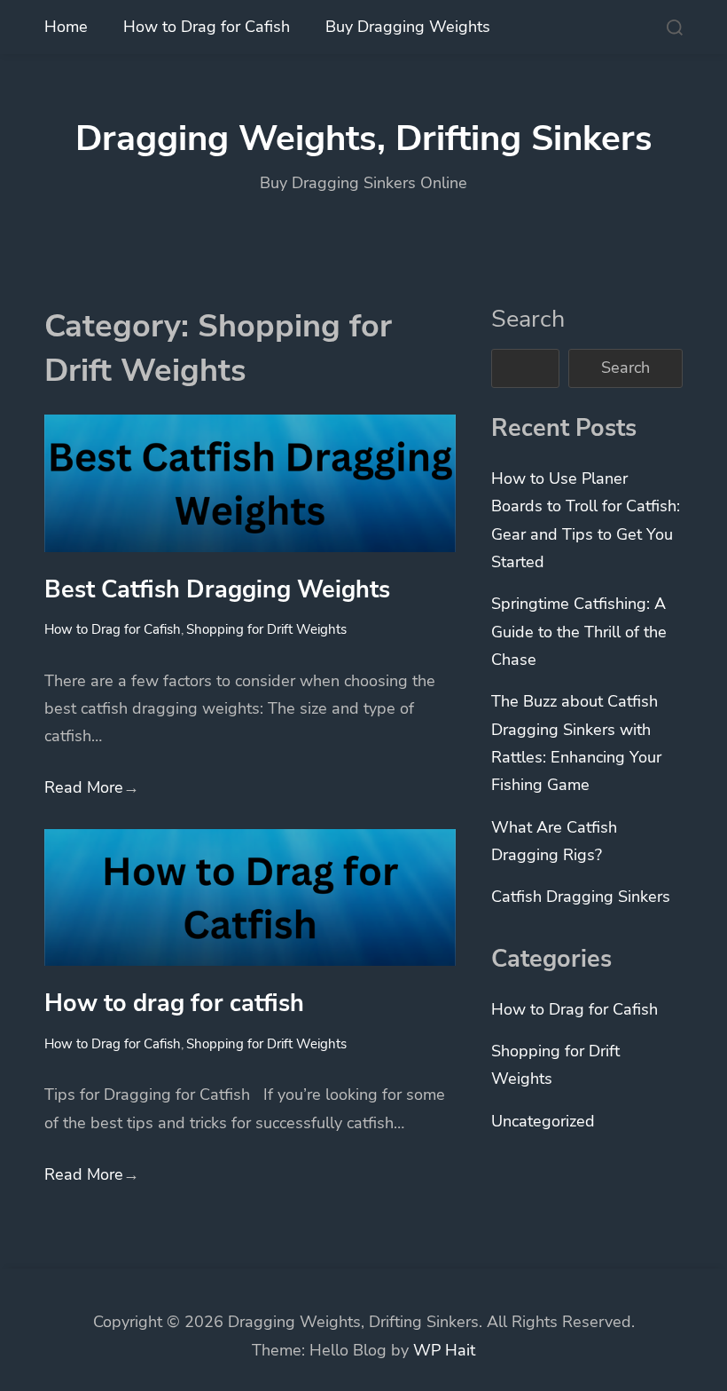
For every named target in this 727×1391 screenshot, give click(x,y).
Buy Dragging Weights (407, 26)
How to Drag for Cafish (206, 26)
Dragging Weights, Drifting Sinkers (364, 138)
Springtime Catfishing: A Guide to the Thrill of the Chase (579, 631)
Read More (91, 787)
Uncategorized (543, 1121)
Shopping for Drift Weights (266, 629)
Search (528, 319)
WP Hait (444, 1350)
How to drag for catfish (174, 1003)
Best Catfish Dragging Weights (217, 589)
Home (66, 26)
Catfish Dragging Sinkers (580, 896)
